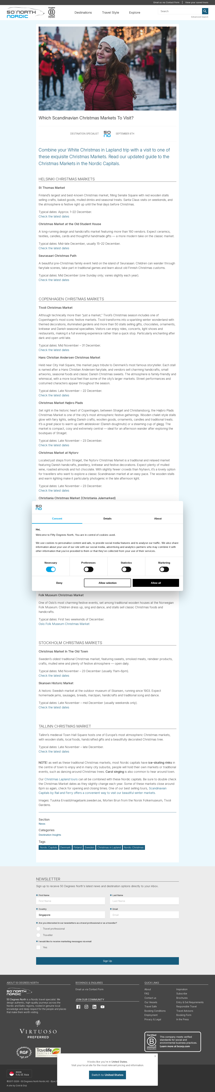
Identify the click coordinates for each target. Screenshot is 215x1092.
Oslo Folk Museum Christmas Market (64, 624)
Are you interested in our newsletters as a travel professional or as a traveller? (78, 923)
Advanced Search (199, 17)
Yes (45, 947)
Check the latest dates (54, 216)
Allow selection (108, 582)
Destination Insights (50, 834)
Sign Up (107, 961)
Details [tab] (107, 518)
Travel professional (54, 928)
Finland (78, 847)
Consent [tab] (57, 518)
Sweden (89, 847)
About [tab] (158, 518)
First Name (44, 895)
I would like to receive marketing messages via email (65, 941)
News (42, 823)
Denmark (65, 847)
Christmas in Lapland (109, 847)
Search (205, 11)
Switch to (107, 1075)
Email (115, 909)
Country (43, 909)
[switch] (88, 569)
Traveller (48, 935)
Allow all (156, 582)
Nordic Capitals (48, 847)
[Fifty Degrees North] (26, 12)
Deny (59, 582)
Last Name (118, 895)
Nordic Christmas (134, 847)
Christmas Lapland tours (61, 779)
